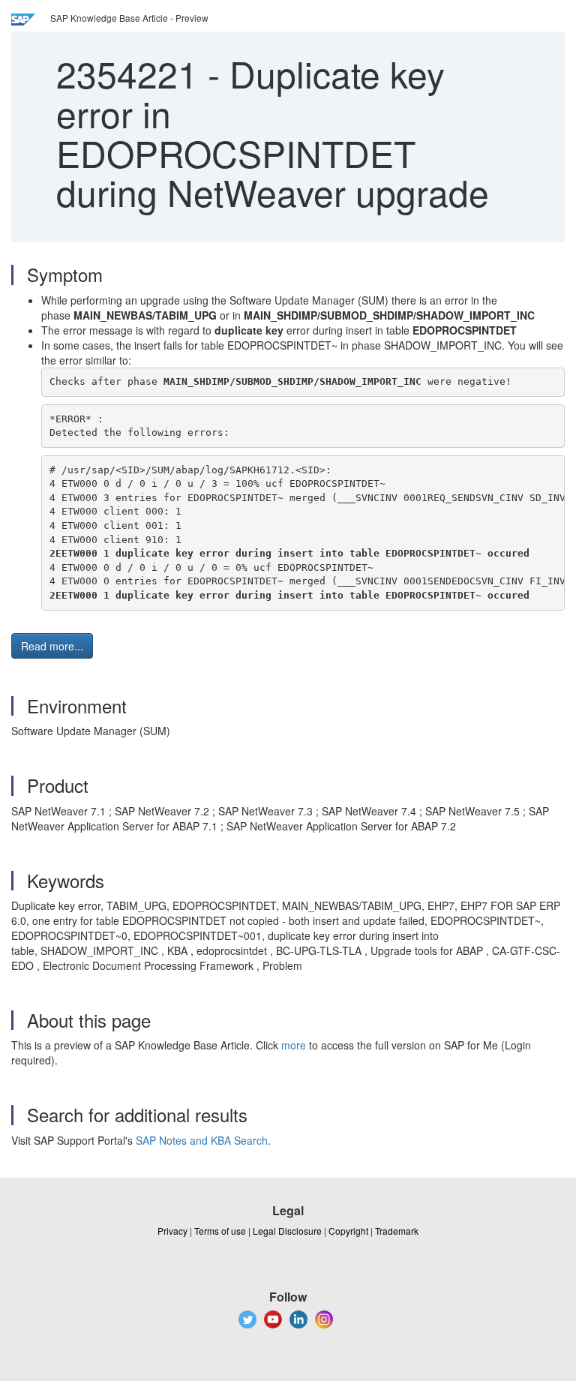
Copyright (348, 1230)
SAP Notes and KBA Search (202, 1140)
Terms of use (220, 1230)
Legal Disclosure (287, 1230)
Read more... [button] (52, 645)
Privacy (173, 1230)
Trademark (396, 1230)
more (293, 1044)
